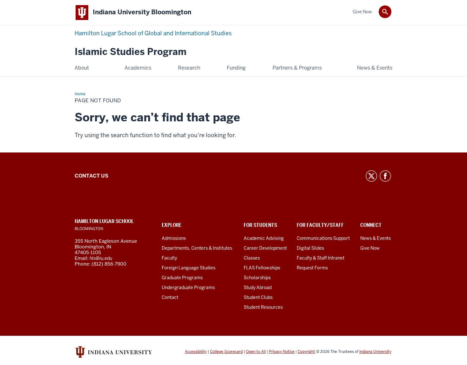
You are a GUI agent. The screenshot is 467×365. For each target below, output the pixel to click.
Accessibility (196, 351)
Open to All (256, 351)
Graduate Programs (182, 278)
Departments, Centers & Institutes (197, 248)
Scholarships (257, 278)
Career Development (265, 248)
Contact (170, 297)
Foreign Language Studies (188, 268)
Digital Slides (310, 248)
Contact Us (91, 175)
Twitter (371, 176)
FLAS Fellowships (262, 268)
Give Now (370, 248)
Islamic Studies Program (130, 52)
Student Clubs (258, 297)
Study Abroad (258, 287)
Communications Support (323, 238)
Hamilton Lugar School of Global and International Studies (153, 33)
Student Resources (263, 307)
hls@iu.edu (101, 258)
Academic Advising (264, 238)
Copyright (306, 351)
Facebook (385, 176)
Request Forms (312, 268)
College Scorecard (226, 351)
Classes (252, 258)
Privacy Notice (281, 351)
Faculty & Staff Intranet (320, 258)
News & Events (375, 238)
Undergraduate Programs (188, 287)
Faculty (169, 258)
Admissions (174, 238)
